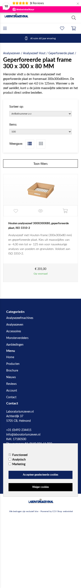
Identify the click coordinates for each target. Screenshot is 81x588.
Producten (13, 364)
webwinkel (68, 511)
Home (10, 357)
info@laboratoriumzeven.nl (23, 434)
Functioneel (19, 455)
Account (11, 390)
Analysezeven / (13, 53)
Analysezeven (14, 324)
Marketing (18, 464)
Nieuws (11, 377)
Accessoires (13, 331)
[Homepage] (21, 18)
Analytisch (19, 459)
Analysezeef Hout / (35, 53)
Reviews (11, 384)
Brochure (12, 370)
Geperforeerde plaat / (62, 53)
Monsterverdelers (17, 338)
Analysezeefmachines (19, 318)
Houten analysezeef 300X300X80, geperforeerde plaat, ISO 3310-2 (38, 225)
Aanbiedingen (14, 344)
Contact (11, 397)
